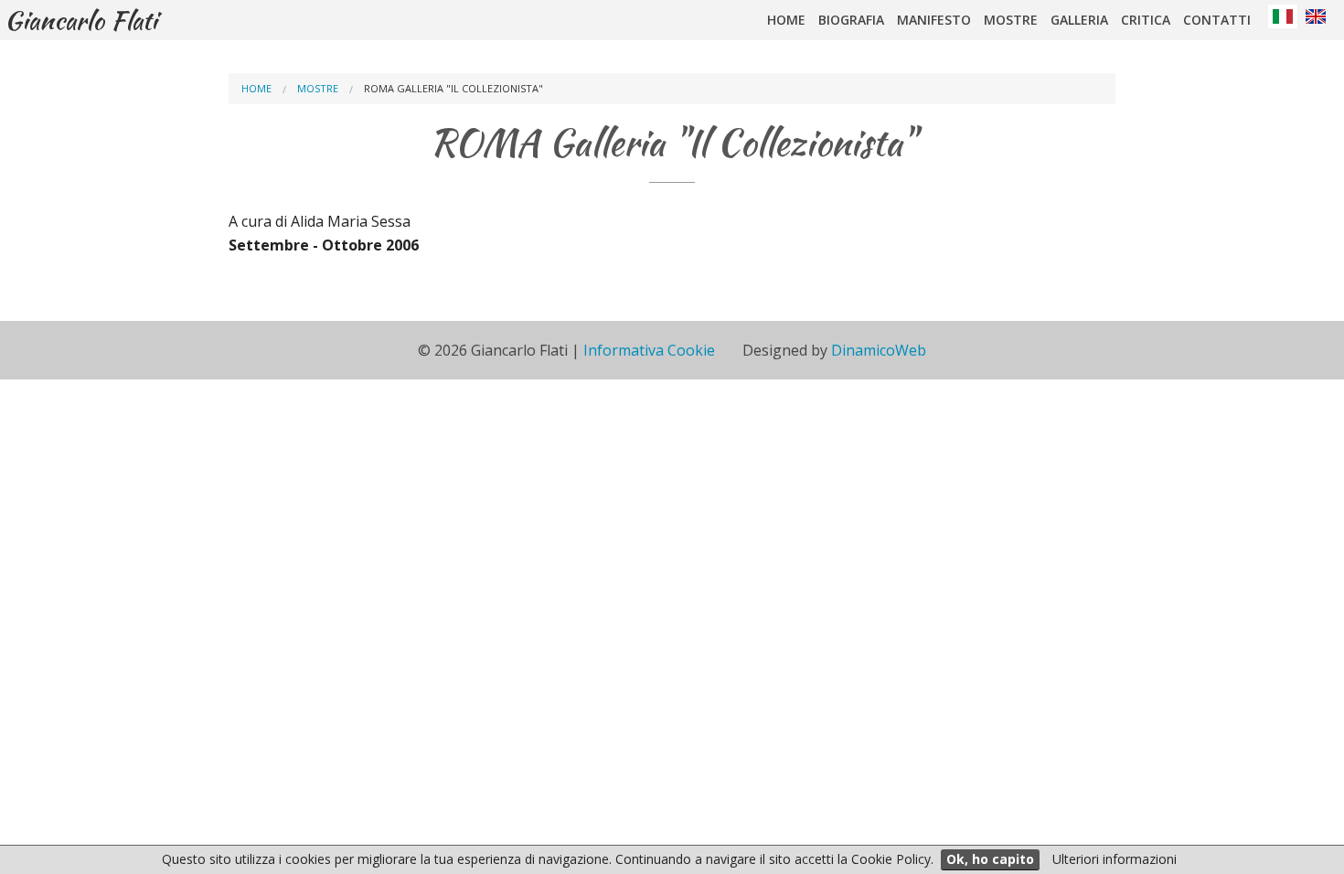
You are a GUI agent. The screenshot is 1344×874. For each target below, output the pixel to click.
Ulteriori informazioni (1114, 859)
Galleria (1079, 19)
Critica (1145, 19)
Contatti (1217, 19)
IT (1282, 16)
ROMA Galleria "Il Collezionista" (453, 88)
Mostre (1011, 19)
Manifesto (934, 19)
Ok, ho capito (990, 859)
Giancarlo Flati (81, 20)
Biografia (851, 19)
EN (1315, 16)
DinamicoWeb (878, 350)
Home (786, 19)
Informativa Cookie (649, 350)
